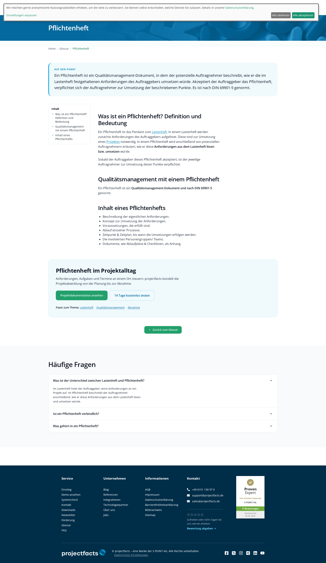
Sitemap (150, 515)
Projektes (113, 142)
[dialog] (161, 12)
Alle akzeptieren (303, 15)
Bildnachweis (153, 510)
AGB (147, 489)
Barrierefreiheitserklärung (161, 505)
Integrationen (112, 499)
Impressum (152, 494)
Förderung (68, 520)
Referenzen (110, 494)
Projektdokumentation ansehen (81, 295)
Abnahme (134, 307)
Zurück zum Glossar (165, 329)
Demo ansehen (71, 494)
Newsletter (68, 515)
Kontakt (66, 505)
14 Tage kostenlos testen (132, 295)
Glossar (64, 48)
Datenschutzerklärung (159, 499)
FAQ (64, 530)
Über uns (109, 510)
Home (52, 48)
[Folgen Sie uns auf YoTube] (262, 553)
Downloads (68, 510)
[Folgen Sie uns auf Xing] (248, 553)
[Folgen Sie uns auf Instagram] (241, 553)
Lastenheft (159, 132)
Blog (106, 489)
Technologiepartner (115, 505)
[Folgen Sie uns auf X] (234, 553)
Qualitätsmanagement (110, 307)
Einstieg (67, 489)
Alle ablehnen (281, 15)
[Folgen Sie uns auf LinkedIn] (255, 553)
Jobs (106, 515)
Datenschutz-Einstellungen (131, 555)
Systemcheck (70, 499)
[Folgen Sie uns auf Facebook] (227, 553)
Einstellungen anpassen (21, 15)
